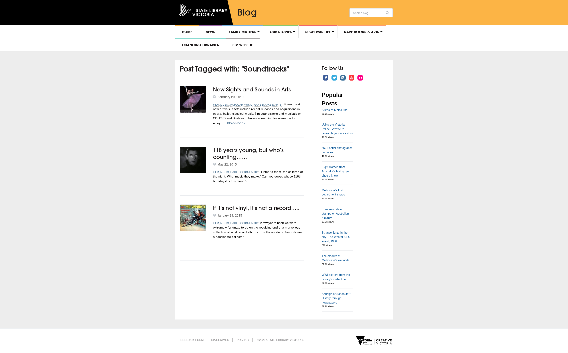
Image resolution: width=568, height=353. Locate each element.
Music (224, 104)
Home (187, 32)
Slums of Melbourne (334, 110)
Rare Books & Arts (361, 32)
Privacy (243, 340)
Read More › (236, 123)
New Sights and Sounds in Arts (252, 89)
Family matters (242, 32)
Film (216, 104)
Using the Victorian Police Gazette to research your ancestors (337, 129)
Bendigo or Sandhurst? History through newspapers (336, 298)
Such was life (318, 32)
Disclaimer (220, 340)
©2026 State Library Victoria (280, 340)
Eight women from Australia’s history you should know (336, 171)
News (210, 32)
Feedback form (191, 340)
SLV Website (243, 45)
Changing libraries (200, 45)
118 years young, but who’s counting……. (248, 153)
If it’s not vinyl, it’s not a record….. (256, 207)
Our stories (281, 32)
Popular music (241, 104)
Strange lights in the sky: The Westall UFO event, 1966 (336, 237)
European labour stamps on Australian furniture (335, 214)
